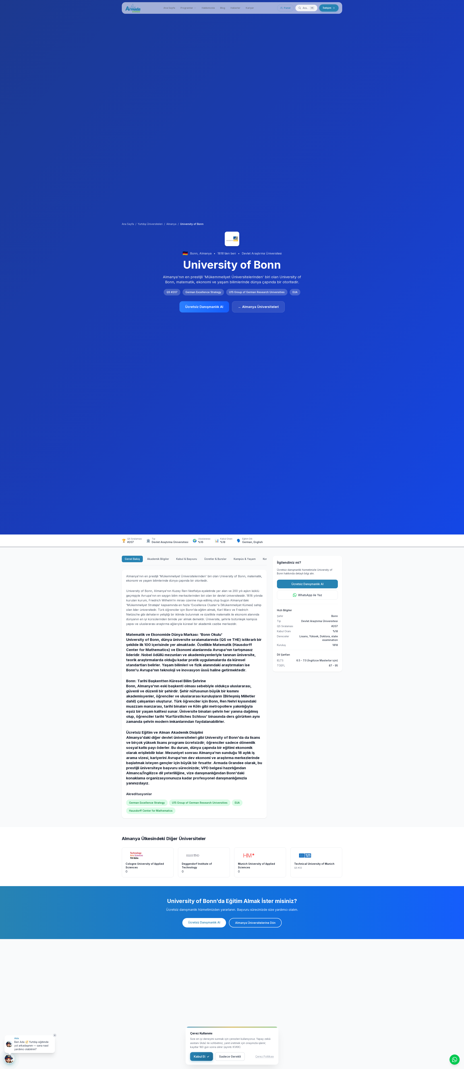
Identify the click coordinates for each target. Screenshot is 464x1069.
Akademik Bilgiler (158, 558)
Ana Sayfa (169, 7)
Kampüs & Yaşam (245, 558)
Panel (287, 7)
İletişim (327, 7)
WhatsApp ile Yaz (310, 595)
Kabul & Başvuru (186, 558)
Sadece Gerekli (230, 1056)
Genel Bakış (132, 558)
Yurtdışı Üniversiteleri (150, 223)
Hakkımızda (208, 7)
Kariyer (250, 7)
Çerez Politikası (264, 1056)
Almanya (171, 223)
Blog (222, 7)
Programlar (187, 7)
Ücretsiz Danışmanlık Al (204, 307)
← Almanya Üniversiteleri (258, 307)
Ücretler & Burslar (215, 558)
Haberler (235, 7)
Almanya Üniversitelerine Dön (255, 923)
